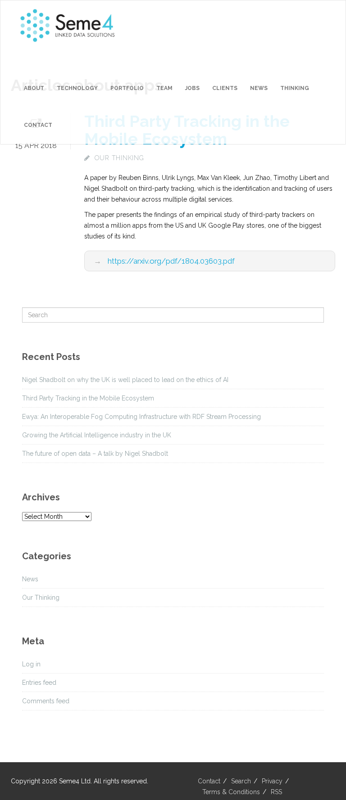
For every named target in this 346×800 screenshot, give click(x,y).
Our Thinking (119, 158)
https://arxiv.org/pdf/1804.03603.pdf (171, 260)
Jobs (192, 88)
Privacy (272, 781)
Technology (77, 88)
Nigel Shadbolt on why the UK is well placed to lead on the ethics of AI (125, 379)
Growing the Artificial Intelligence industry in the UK (96, 435)
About (34, 88)
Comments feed (45, 701)
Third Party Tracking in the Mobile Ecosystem (88, 398)
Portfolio (127, 88)
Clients (224, 88)
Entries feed (39, 682)
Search (241, 781)
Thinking (294, 88)
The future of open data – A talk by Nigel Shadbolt (95, 453)
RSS (276, 792)
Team (164, 88)
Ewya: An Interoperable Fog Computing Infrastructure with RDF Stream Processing (141, 416)
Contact (38, 125)
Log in (31, 664)
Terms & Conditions (231, 792)
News (259, 88)
